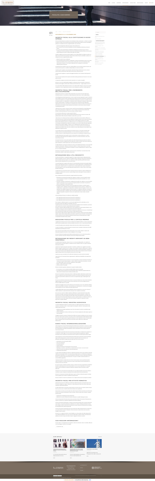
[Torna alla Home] (8, 3)
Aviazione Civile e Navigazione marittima (100, 49)
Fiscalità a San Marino (100, 56)
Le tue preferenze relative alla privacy (81, 479)
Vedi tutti (100, 436)
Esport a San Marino (98, 53)
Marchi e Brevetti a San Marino (99, 59)
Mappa (82, 470)
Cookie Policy (59, 475)
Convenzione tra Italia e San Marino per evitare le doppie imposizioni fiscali (76, 450)
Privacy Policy (55, 475)
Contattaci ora (60, 426)
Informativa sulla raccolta (69, 479)
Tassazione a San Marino (92, 449)
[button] (151, 3)
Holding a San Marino (99, 57)
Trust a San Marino (98, 64)
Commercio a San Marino (99, 52)
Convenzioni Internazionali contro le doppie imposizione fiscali (59, 450)
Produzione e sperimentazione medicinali (100, 61)
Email (82, 467)
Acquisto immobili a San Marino (99, 46)
